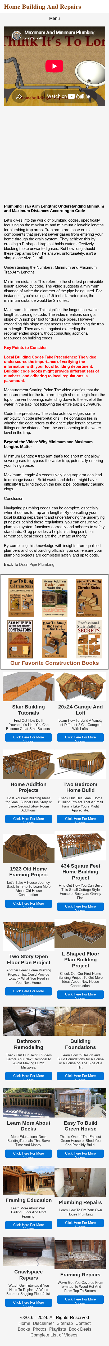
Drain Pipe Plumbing (36, 564)
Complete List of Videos (54, 1335)
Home (24, 1323)
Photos (40, 1329)
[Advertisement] (54, 155)
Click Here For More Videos (28, 739)
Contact (83, 1323)
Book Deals (80, 1329)
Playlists (57, 1329)
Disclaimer (43, 1323)
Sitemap (65, 1323)
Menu (54, 18)
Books (24, 1329)
